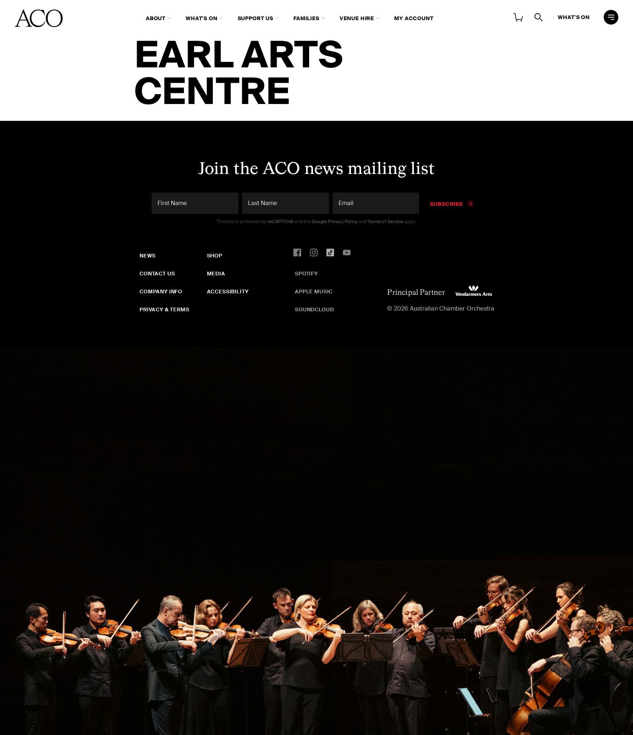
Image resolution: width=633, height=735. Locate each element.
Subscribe (446, 204)
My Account (413, 18)
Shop (214, 255)
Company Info (161, 291)
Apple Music (314, 291)
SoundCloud (314, 309)
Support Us (255, 18)
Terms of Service (385, 221)
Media (216, 273)
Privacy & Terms (164, 309)
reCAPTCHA (280, 221)
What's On (202, 18)
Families (306, 18)
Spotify (306, 273)
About (156, 18)
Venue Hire (357, 18)
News (147, 255)
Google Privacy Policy (335, 221)
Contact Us (157, 273)
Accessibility (228, 291)
